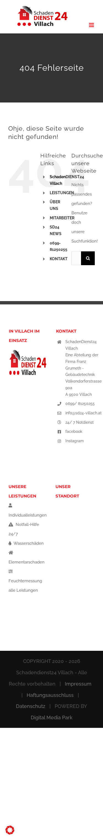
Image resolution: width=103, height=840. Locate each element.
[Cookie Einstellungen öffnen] (9, 833)
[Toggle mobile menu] (92, 25)
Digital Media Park (52, 717)
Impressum (78, 684)
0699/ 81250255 (80, 403)
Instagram (74, 441)
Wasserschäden (28, 543)
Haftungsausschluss (50, 695)
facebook (73, 431)
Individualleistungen (28, 515)
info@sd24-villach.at (83, 413)
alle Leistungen (23, 590)
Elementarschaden (26, 562)
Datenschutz (30, 706)
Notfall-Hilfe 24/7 (24, 529)
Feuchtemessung (25, 580)
